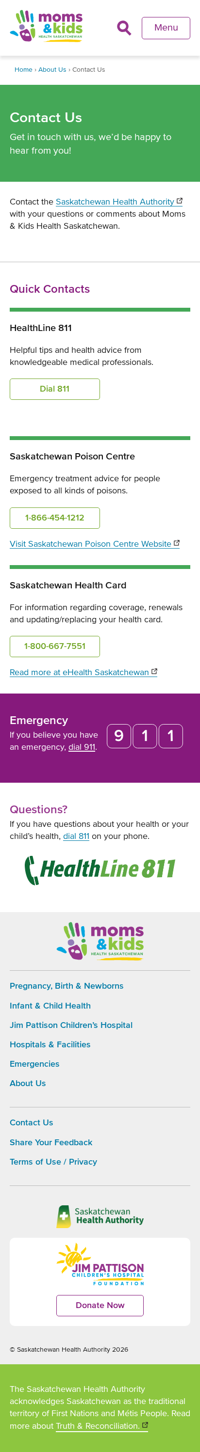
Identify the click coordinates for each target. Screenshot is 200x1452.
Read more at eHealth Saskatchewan (83, 672)
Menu (166, 27)
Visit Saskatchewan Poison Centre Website (95, 544)
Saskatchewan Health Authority (119, 202)
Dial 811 (54, 389)
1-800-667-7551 (54, 646)
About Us (52, 69)
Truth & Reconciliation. (102, 1427)
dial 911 (81, 747)
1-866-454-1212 (54, 518)
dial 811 (76, 836)
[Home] (46, 26)
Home (24, 69)
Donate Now (110, 1308)
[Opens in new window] (100, 872)
